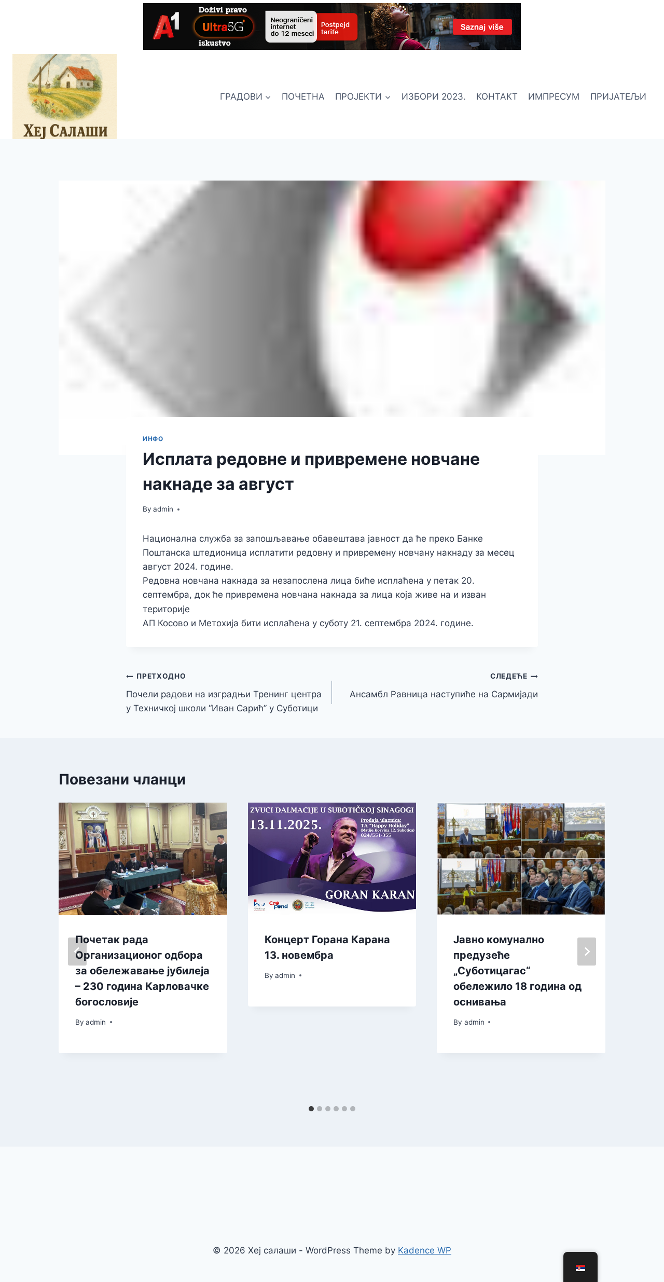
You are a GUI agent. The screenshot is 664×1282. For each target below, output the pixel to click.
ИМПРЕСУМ (553, 96)
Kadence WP (424, 1250)
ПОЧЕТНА (303, 96)
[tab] (311, 1108)
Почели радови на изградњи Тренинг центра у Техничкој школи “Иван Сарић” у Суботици (224, 692)
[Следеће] (586, 952)
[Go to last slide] (77, 952)
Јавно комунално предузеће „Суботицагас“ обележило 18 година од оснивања (517, 970)
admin (163, 509)
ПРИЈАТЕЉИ (618, 96)
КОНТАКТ (497, 96)
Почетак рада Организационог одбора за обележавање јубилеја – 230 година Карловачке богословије (142, 970)
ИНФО (153, 439)
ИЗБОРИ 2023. (434, 96)
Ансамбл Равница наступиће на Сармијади (444, 685)
